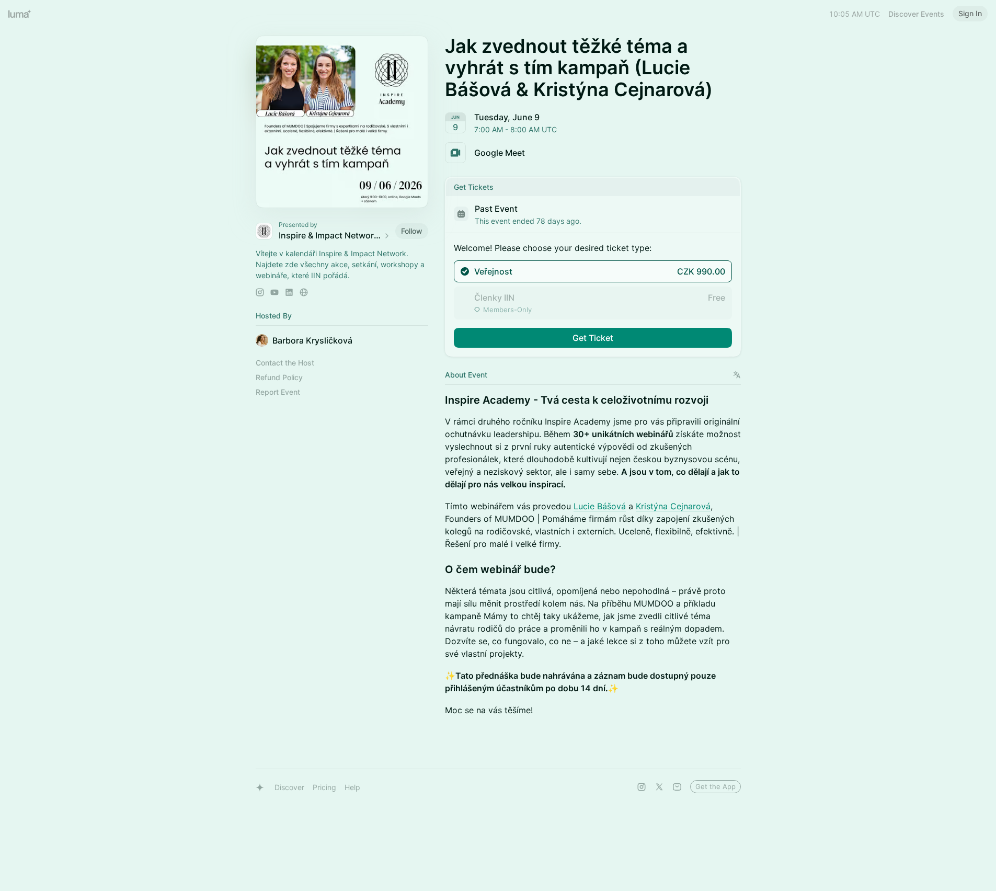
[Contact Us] (677, 787)
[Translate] (737, 375)
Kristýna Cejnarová (673, 506)
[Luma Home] (19, 13)
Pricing (324, 787)
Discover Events (916, 13)
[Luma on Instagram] (641, 787)
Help (352, 787)
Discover (289, 787)
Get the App (715, 786)
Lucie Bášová (600, 506)
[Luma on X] (659, 787)
